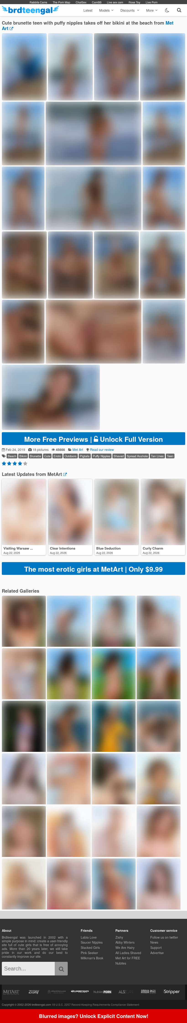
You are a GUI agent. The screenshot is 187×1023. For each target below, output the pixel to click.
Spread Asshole (137, 456)
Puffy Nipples (101, 456)
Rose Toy (134, 2)
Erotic (57, 456)
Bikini (23, 456)
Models (104, 10)
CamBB (96, 2)
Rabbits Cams (38, 2)
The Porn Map (61, 2)
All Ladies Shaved (128, 952)
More (150, 10)
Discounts (127, 10)
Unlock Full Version (93, 439)
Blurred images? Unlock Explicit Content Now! (93, 1016)
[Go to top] (174, 1008)
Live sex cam (115, 2)
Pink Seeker (89, 952)
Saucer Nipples (92, 942)
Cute (47, 456)
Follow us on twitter (164, 937)
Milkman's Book (92, 958)
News (154, 942)
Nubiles (120, 963)
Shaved (119, 456)
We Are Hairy (125, 947)
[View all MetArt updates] (64, 474)
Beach (12, 456)
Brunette (35, 456)
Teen (170, 456)
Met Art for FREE (127, 958)
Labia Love (89, 937)
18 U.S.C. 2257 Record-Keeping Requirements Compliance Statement (95, 1004)
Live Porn (152, 2)
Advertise (157, 952)
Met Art (78, 449)
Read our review (102, 449)
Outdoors (71, 456)
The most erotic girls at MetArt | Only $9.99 (93, 569)
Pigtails (85, 456)
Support (156, 947)
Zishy (119, 937)
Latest (87, 10)
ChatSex (81, 2)
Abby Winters (125, 942)
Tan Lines (157, 456)
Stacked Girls (90, 947)
